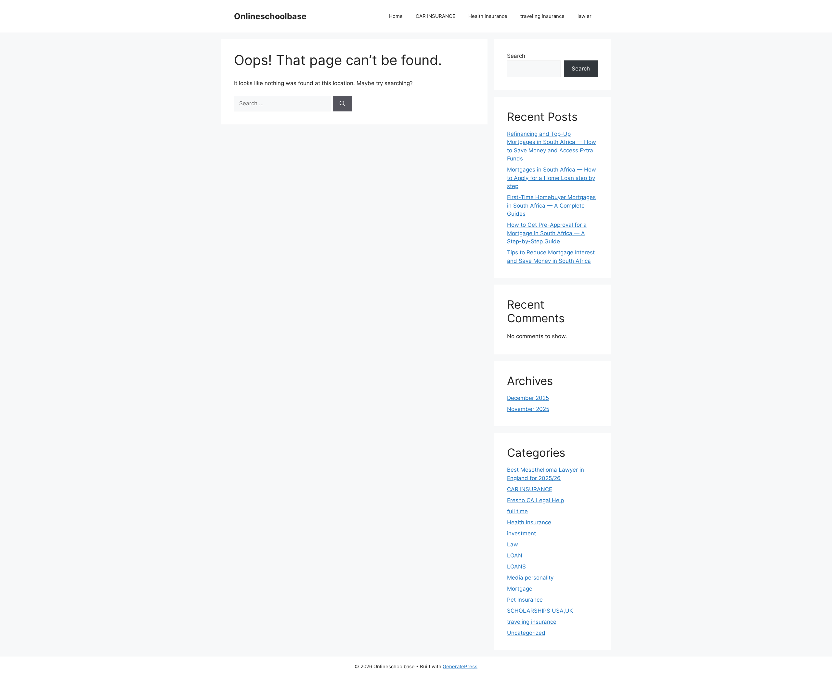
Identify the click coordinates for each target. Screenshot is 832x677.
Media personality (530, 577)
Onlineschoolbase (270, 16)
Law (512, 544)
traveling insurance (542, 16)
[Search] (342, 103)
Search (516, 56)
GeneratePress (460, 666)
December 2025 (528, 398)
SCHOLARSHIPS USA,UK (540, 610)
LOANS (516, 566)
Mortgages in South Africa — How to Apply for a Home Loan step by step (551, 177)
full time (517, 511)
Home (396, 16)
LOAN (514, 555)
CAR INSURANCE (435, 16)
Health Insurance (487, 16)
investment (521, 533)
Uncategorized (526, 633)
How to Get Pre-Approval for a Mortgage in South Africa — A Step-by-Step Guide (547, 233)
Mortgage (519, 588)
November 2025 (528, 409)
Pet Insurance (525, 599)
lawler (585, 16)
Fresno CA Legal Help (535, 500)
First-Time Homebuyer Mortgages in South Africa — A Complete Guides (551, 205)
